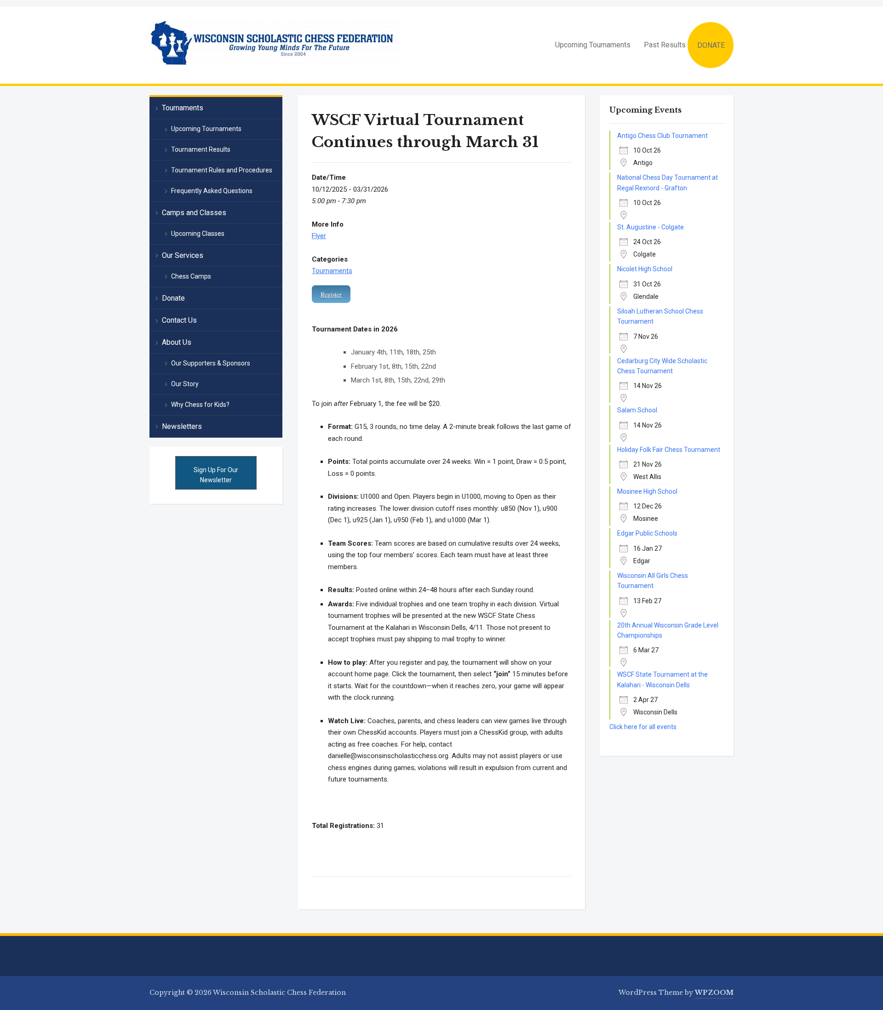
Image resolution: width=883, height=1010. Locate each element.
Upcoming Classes (197, 233)
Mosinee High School (647, 491)
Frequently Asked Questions (211, 190)
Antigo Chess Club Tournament (662, 135)
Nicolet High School (644, 269)
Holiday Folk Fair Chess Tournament (668, 449)
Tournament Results (200, 149)
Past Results (665, 44)
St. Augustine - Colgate (650, 227)
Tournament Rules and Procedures (221, 170)
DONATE (711, 45)
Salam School (637, 410)
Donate (173, 298)
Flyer (319, 236)
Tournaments (332, 271)
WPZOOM (714, 992)
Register (331, 294)
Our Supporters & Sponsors (210, 363)
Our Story (185, 384)
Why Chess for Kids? (200, 404)
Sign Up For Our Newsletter (216, 475)
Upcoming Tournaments (593, 44)
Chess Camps (191, 276)
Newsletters (182, 426)
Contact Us (179, 320)
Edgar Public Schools (647, 533)
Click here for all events (643, 726)
